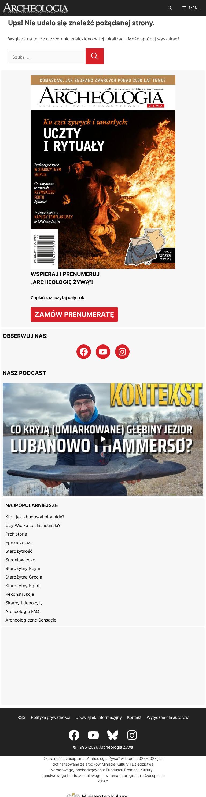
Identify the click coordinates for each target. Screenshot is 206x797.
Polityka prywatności (50, 717)
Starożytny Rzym (22, 568)
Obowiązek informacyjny (98, 717)
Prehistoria (16, 534)
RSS (21, 717)
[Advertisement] (103, 666)
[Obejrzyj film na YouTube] (103, 439)
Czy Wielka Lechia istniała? (32, 525)
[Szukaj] (95, 56)
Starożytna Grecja (23, 577)
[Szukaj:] (47, 57)
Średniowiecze (20, 559)
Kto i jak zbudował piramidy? (34, 516)
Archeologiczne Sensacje (30, 620)
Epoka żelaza (19, 542)
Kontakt (134, 717)
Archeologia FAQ (22, 611)
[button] (169, 8)
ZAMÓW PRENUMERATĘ (74, 314)
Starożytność (18, 551)
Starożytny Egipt (22, 585)
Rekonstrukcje (19, 594)
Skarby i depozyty (24, 602)
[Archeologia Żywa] (35, 8)
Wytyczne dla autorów (168, 717)
